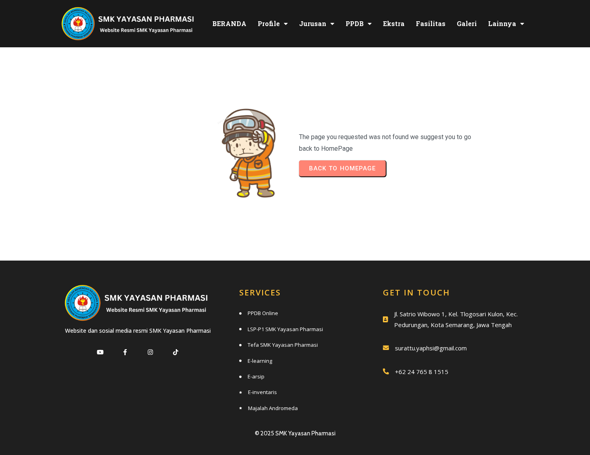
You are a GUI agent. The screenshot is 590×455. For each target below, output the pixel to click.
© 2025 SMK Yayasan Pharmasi (295, 433)
